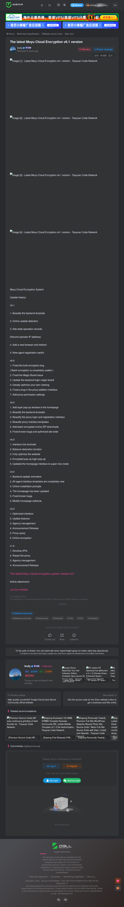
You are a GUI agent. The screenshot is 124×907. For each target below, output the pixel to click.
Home (11, 33)
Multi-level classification (28, 33)
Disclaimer (55, 876)
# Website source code (21, 618)
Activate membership (98, 5)
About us (91, 876)
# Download (58, 618)
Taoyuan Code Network (50, 881)
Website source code (52, 33)
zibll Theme (71, 881)
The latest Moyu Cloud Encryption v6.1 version (46, 41)
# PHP (80, 618)
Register (73, 766)
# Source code (42, 618)
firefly (19, 47)
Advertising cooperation (74, 876)
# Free (70, 618)
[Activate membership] (118, 888)
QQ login (54, 780)
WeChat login (73, 780)
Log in (53, 766)
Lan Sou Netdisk (19, 589)
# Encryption (93, 618)
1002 (35, 671)
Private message (105, 49)
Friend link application (38, 876)
